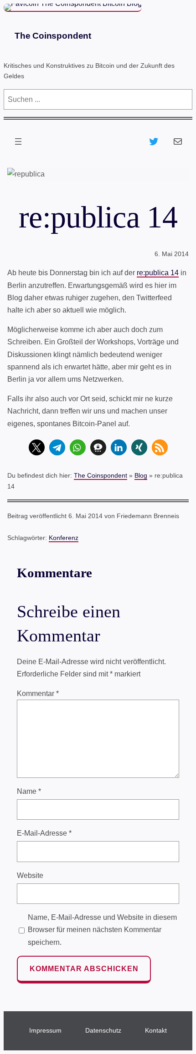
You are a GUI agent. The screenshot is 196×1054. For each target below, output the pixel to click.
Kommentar (38, 693)
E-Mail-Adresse (44, 833)
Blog (140, 475)
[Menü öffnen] (18, 141)
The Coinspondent (53, 35)
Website (30, 875)
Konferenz (63, 537)
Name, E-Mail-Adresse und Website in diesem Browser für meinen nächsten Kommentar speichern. (102, 929)
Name (29, 791)
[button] (37, 447)
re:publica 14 (158, 273)
